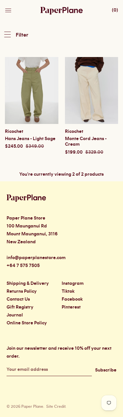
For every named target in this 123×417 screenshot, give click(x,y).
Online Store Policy (27, 323)
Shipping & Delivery (28, 283)
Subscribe (105, 370)
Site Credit (55, 406)
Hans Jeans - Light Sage (30, 138)
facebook (72, 299)
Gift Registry (20, 307)
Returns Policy (22, 291)
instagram (73, 283)
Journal (15, 315)
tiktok (68, 291)
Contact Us (18, 299)
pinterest (71, 307)
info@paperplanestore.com (36, 257)
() (115, 10)
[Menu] (9, 9)
